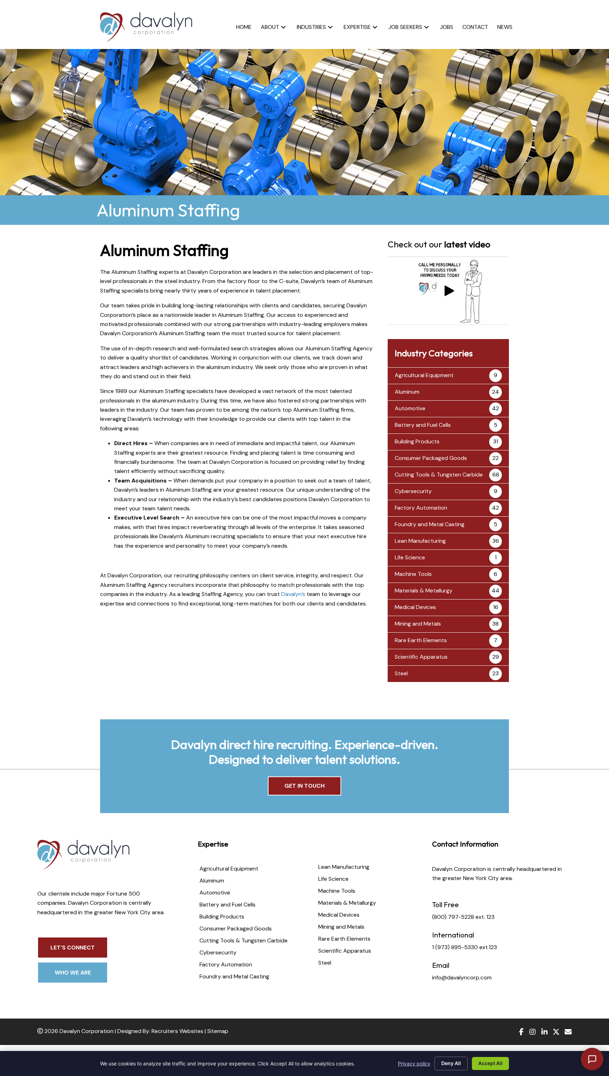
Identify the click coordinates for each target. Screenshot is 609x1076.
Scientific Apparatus (421, 656)
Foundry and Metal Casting (430, 524)
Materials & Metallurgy (424, 590)
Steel (401, 673)
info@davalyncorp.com (462, 977)
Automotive (410, 408)
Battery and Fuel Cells (423, 425)
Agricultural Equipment (424, 375)
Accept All (490, 1063)
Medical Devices (415, 607)
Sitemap (217, 1031)
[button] (283, 27)
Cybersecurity (413, 491)
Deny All (451, 1063)
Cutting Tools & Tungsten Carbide (439, 474)
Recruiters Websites (177, 1031)
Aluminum (407, 391)
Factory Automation (421, 507)
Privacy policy (414, 1063)
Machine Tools (413, 574)
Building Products (417, 441)
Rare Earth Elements (421, 640)
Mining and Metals (418, 623)
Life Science (410, 557)
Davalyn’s (293, 594)
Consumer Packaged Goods (431, 458)
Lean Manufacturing (420, 541)
